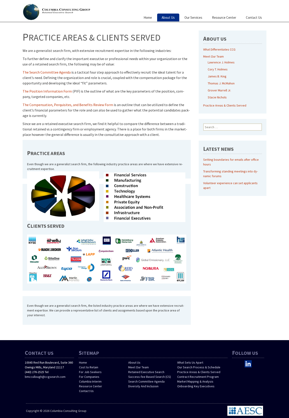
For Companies (89, 377)
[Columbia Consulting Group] (68, 11)
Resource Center (224, 17)
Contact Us (254, 17)
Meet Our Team (213, 56)
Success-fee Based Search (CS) (149, 377)
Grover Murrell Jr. (219, 90)
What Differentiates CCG (219, 49)
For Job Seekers (90, 372)
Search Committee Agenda (146, 381)
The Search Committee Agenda (47, 72)
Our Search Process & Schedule (198, 367)
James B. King (217, 76)
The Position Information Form (47, 91)
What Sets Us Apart (190, 362)
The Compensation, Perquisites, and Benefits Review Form (68, 104)
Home (148, 17)
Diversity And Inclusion (143, 386)
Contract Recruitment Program (198, 377)
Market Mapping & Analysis (195, 381)
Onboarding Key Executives (195, 386)
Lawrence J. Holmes (221, 62)
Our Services (193, 17)
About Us (168, 17)
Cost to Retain (88, 367)
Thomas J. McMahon (221, 83)
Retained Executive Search (146, 372)
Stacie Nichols (217, 97)
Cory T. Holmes (218, 69)
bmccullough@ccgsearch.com (45, 377)
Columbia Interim (90, 381)
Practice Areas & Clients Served (224, 105)
